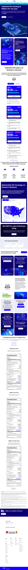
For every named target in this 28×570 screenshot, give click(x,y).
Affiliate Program (7, 562)
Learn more (23, 163)
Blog (5, 558)
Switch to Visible (21, 546)
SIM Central (20, 551)
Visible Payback (16, 543)
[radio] (10, 84)
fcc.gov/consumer (18, 388)
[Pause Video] (26, 35)
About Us (6, 557)
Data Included (9, 427)
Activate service (21, 548)
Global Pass (11, 545)
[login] (7, 1)
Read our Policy (18, 381)
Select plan (14, 96)
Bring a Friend (16, 544)
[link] (7, 245)
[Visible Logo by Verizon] (14, 1)
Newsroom (6, 559)
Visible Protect (20, 547)
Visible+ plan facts (14, 343)
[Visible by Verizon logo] (3, 568)
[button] (1, 1)
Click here (9, 370)
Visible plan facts (14, 342)
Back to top (13, 488)
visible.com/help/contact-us (13, 481)
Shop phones (24, 252)
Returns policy (20, 550)
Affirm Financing (21, 549)
